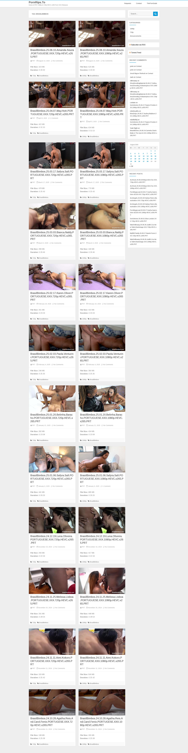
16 (155, 156)
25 (135, 161)
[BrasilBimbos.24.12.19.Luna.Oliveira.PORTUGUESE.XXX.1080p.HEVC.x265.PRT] (102, 520)
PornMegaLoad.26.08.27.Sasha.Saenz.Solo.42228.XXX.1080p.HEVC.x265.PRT (143, 212)
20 (143, 159)
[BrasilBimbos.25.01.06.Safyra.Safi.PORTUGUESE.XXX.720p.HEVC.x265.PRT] (52, 459)
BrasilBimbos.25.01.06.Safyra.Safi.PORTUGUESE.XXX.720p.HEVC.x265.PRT (51, 479)
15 (151, 156)
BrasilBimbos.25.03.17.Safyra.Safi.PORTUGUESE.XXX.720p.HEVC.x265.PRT (51, 175)
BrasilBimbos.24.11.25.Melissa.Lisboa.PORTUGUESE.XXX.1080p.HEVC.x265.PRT (101, 600)
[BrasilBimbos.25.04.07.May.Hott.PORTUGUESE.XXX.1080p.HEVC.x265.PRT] (102, 95)
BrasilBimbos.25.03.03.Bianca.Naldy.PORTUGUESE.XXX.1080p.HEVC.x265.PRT (102, 236)
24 (131, 161)
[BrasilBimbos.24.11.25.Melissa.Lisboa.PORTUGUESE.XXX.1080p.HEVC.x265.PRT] (102, 581)
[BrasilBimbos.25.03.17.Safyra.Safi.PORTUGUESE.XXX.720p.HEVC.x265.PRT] (52, 155)
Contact (139, 3)
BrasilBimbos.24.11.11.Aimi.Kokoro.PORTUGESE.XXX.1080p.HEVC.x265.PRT (101, 661)
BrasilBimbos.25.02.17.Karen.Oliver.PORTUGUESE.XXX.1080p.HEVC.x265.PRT (101, 296)
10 (131, 156)
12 (139, 156)
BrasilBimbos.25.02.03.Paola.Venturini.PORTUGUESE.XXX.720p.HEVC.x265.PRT (52, 357)
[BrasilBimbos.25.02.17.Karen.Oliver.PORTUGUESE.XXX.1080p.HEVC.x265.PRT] (102, 277)
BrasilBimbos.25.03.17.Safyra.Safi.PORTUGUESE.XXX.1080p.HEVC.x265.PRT (101, 175)
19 (139, 159)
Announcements (135, 36)
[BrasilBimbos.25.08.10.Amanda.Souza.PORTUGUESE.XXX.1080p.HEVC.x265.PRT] (102, 34)
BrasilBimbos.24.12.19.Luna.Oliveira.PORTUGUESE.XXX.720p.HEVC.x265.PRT (52, 539)
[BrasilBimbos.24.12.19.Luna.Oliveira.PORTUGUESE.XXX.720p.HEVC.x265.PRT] (52, 520)
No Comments (58, 61)
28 (147, 161)
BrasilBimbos (43, 76)
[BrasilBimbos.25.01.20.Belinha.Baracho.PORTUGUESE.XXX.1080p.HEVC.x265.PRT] (102, 398)
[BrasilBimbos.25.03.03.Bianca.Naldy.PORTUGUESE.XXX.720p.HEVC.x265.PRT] (52, 216)
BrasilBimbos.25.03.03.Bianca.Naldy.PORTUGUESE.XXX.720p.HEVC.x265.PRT (52, 236)
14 (147, 156)
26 (139, 161)
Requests (127, 3)
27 (143, 161)
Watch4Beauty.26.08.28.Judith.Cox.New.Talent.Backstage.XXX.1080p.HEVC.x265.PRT (143, 241)
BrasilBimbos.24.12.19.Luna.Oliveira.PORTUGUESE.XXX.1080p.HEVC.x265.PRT (101, 539)
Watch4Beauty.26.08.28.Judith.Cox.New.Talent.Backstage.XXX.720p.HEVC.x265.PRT (143, 227)
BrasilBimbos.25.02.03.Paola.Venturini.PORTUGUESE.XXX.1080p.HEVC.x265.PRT (101, 357)
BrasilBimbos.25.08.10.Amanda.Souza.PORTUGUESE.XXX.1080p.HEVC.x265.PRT (102, 53)
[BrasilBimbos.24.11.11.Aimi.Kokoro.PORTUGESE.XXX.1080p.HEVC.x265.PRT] (102, 642)
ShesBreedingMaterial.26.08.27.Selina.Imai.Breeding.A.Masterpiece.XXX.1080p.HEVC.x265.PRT (143, 85)
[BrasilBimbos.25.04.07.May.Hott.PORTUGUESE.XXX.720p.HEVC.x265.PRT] (52, 95)
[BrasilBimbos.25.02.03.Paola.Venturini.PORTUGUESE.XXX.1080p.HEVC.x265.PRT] (102, 338)
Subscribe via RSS (138, 45)
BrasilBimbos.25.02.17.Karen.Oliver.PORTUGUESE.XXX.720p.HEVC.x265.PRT (51, 296)
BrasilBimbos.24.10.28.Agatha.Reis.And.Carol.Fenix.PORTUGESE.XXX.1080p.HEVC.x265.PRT (101, 722)
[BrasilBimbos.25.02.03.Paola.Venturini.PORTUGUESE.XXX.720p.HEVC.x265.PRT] (52, 338)
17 (131, 159)
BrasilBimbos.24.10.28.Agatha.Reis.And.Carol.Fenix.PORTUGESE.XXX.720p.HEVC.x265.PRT (51, 722)
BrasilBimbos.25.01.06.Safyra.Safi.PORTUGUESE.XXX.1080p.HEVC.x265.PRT (101, 479)
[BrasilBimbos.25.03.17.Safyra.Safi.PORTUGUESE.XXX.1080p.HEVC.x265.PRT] (102, 155)
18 (135, 159)
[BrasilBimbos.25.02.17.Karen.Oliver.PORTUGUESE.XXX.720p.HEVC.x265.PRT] (52, 277)
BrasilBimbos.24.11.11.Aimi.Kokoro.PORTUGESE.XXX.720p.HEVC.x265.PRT (51, 661)
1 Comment (54, 118)
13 (143, 156)
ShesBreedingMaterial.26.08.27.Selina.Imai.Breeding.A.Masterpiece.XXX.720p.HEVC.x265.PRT (143, 96)
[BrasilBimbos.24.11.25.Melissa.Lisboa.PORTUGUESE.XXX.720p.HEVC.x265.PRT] (52, 581)
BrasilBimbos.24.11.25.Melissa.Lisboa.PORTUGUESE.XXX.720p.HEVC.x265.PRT (51, 600)
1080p (84, 76)
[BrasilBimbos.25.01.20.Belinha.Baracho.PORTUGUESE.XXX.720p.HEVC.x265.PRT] (52, 398)
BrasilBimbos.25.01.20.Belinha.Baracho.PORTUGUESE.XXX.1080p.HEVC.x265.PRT (101, 418)
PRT (33, 61)
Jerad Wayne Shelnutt (137, 73)
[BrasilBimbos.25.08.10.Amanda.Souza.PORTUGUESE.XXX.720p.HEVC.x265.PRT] (52, 34)
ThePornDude (152, 3)
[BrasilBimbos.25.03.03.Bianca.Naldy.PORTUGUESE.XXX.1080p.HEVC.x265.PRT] (102, 216)
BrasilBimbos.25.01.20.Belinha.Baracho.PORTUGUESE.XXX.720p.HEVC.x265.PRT (51, 418)
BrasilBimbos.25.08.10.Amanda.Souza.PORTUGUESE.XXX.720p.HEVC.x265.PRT (52, 53)
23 (155, 159)
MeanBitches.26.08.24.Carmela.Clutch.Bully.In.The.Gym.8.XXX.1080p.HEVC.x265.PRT (143, 133)
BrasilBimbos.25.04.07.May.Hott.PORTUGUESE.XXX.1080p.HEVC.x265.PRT (101, 114)
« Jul (131, 166)
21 (147, 159)
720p (34, 76)
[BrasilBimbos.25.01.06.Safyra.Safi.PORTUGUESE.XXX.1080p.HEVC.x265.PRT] (102, 459)
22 (151, 159)
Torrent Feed (136, 53)
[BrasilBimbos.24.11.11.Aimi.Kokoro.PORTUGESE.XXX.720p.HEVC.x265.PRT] (52, 642)
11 (135, 156)
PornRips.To (37, 2)
